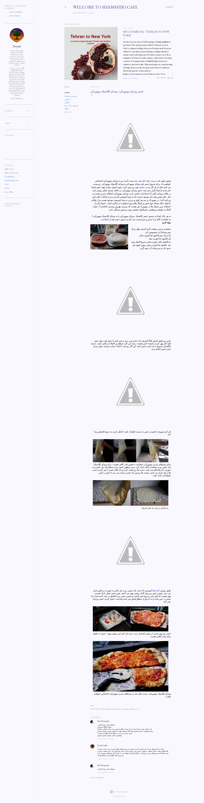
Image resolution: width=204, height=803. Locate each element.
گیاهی (66, 109)
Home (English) (15, 12)
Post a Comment (97, 778)
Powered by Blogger (121, 792)
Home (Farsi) (14, 16)
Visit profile (16, 99)
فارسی (90, 13)
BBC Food (9, 169)
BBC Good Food (11, 173)
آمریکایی (67, 99)
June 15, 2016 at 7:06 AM (105, 759)
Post (7, 184)
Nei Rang (101, 721)
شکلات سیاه (9, 192)
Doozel (100, 745)
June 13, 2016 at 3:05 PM (105, 739)
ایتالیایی (67, 102)
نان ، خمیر (67, 112)
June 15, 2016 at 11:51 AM (105, 772)
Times (7, 188)
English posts (80, 13)
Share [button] (125, 78)
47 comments (133, 78)
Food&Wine (10, 177)
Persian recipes (70, 96)
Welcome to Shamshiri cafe (105, 7)
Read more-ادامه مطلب (165, 78)
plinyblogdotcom (12, 180)
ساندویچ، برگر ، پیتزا (71, 105)
